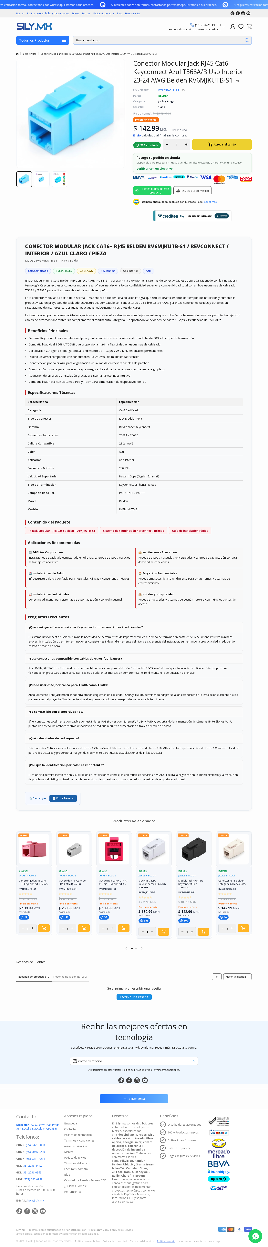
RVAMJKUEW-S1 (148, 892)
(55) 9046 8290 (35, 1152)
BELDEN (163, 95)
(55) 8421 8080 (208, 24)
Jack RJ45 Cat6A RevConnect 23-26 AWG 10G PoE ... (152, 884)
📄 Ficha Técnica (63, 798)
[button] (249, 26)
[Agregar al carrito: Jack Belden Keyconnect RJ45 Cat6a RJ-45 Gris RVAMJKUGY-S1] (83, 928)
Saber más (210, 202)
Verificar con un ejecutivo (155, 168)
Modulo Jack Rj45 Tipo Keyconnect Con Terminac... (190, 884)
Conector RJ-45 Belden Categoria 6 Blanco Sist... (232, 882)
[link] (109, 4)
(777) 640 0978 (33, 1179)
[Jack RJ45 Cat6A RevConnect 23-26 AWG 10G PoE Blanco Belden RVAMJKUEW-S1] (154, 849)
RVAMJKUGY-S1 (68, 889)
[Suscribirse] (193, 1061)
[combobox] (162, 40)
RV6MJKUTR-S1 (27, 889)
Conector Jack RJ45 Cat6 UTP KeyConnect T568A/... (33, 882)
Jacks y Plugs (29, 53)
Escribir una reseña (134, 997)
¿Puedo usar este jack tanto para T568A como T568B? (68, 685)
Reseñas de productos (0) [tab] (34, 976)
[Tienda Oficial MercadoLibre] (219, 1148)
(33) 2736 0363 (32, 1172)
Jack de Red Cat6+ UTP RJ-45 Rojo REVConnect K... (113, 882)
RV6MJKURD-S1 (107, 889)
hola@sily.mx (35, 1200)
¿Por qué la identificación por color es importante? (66, 765)
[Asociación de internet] (219, 1121)
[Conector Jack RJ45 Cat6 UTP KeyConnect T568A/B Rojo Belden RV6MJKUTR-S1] (34, 849)
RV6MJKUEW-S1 (227, 889)
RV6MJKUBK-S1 (186, 892)
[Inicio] (17, 54)
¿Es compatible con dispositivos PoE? (56, 711)
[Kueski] (219, 1171)
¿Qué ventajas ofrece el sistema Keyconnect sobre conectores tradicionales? (85, 627)
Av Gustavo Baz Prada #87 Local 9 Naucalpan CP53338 (37, 1126)
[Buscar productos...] (247, 40)
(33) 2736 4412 (32, 1165)
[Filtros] (217, 976)
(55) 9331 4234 (35, 1159)
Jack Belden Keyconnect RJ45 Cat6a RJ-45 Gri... (72, 882)
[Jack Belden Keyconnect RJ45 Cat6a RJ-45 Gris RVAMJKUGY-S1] (74, 849)
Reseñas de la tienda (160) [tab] (70, 976)
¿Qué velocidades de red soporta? (53, 738)
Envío (137, 135)
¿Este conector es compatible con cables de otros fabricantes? (75, 658)
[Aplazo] (219, 1179)
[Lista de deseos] (240, 26)
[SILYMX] (34, 26)
